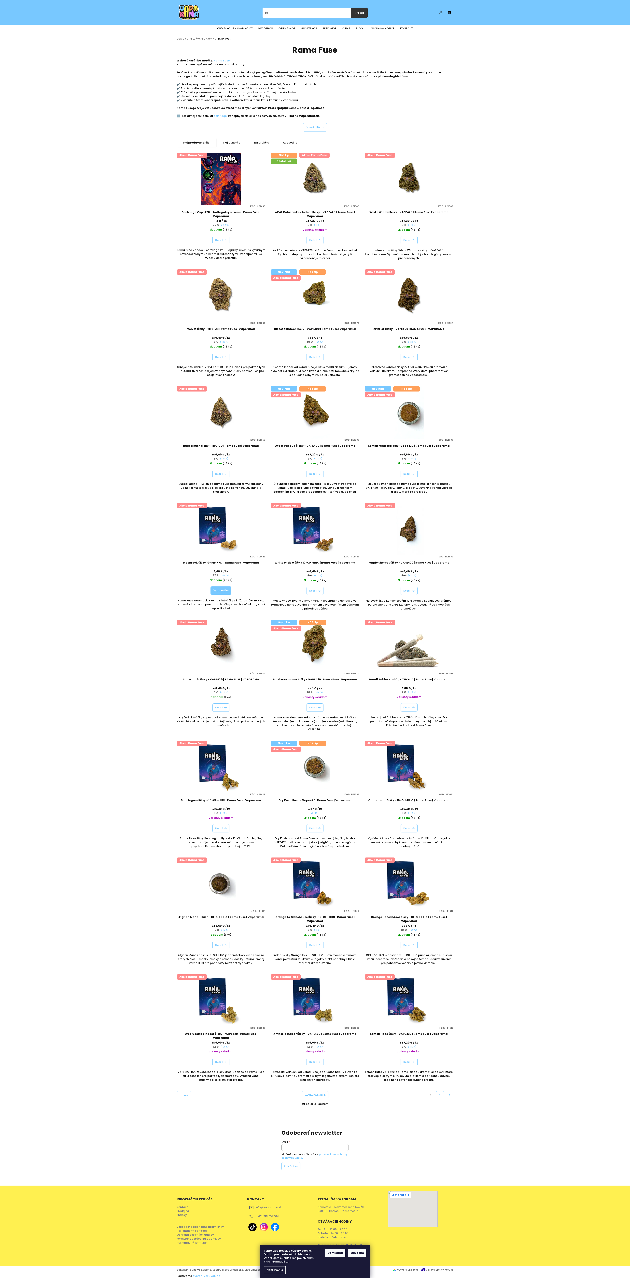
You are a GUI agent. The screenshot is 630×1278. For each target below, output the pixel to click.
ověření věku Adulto (207, 1276)
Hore (185, 1095)
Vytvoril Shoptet (407, 1269)
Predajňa (183, 1211)
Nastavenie (275, 1270)
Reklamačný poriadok (193, 1231)
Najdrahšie (261, 143)
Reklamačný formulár (193, 1243)
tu (287, 1261)
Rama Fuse (222, 60)
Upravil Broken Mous (439, 1269)
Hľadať (359, 13)
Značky (182, 1215)
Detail (219, 240)
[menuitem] (235, 28)
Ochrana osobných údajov (196, 1235)
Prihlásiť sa (291, 1166)
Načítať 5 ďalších (315, 1095)
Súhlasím (357, 1253)
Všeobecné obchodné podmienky (201, 1227)
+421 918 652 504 (268, 1216)
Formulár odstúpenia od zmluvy (200, 1239)
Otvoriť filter (314, 127)
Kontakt (182, 1207)
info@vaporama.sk (268, 1207)
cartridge (220, 116)
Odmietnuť (335, 1253)
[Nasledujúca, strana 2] (440, 1095)
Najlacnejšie (231, 143)
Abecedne (290, 143)
